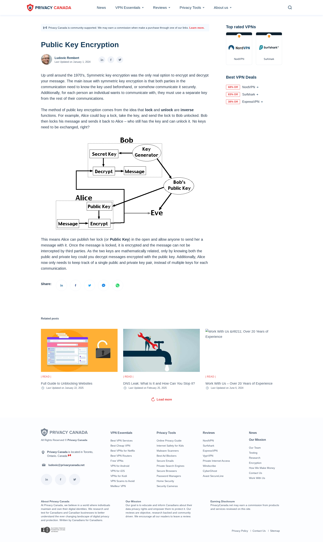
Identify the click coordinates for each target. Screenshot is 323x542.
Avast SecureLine (213, 475)
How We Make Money (262, 467)
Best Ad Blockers (166, 455)
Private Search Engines (170, 465)
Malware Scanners (168, 450)
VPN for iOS (117, 470)
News (101, 8)
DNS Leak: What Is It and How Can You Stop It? (159, 383)
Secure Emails (165, 460)
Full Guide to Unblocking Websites (66, 383)
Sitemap (275, 530)
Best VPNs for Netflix (122, 450)
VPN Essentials (127, 8)
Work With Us (257, 477)
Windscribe (209, 465)
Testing (253, 452)
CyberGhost (210, 470)
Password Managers (169, 475)
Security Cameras (167, 486)
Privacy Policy (240, 530)
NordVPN (208, 440)
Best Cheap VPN (120, 445)
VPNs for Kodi (118, 475)
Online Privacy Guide (169, 440)
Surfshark (208, 445)
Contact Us (255, 472)
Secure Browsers (167, 470)
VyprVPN (208, 455)
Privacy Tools (190, 8)
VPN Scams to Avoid (122, 480)
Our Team (255, 447)
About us (221, 8)
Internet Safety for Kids (170, 445)
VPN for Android (119, 465)
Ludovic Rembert (67, 58)
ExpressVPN (210, 450)
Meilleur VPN (118, 486)
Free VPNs (116, 460)
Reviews (160, 8)
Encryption (255, 462)
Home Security (165, 480)
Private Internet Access (216, 460)
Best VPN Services (121, 440)
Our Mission (257, 439)
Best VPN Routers (121, 455)
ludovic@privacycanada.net (66, 465)
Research (254, 457)
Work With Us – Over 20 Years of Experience (239, 383)
